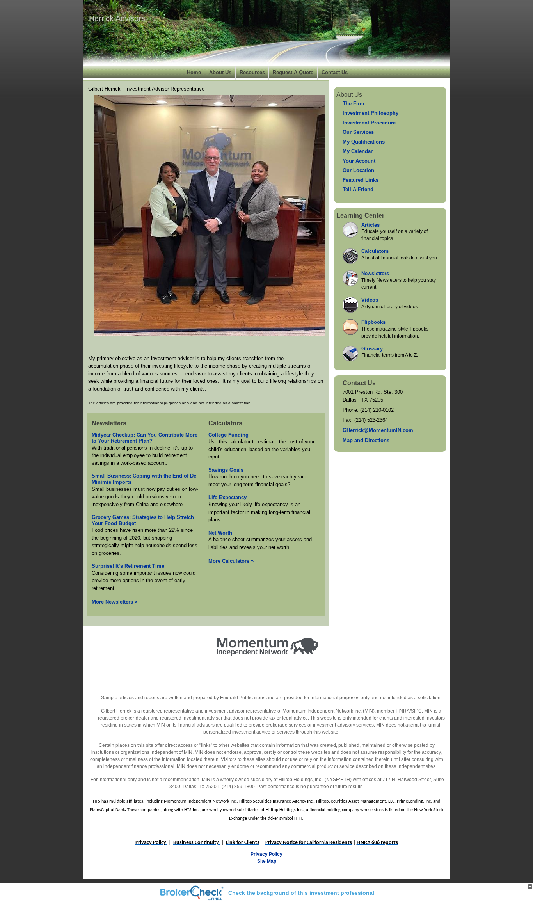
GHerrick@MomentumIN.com (378, 430)
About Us (220, 72)
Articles (370, 225)
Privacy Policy (266, 854)
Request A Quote (293, 72)
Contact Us (335, 72)
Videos (369, 300)
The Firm (353, 104)
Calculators (225, 423)
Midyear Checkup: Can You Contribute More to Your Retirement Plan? (144, 438)
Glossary (372, 349)
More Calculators (231, 561)
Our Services (358, 132)
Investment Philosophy (370, 113)
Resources (252, 72)
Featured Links (360, 180)
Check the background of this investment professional (301, 893)
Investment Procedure (369, 123)
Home (194, 72)
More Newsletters (114, 602)
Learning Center (360, 215)
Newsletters (109, 423)
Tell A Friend (358, 189)
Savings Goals (225, 470)
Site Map (266, 861)
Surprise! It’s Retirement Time (128, 566)
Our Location (358, 170)
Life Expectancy (227, 497)
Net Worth (220, 533)
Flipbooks (373, 322)
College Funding (228, 435)
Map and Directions (366, 440)
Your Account (359, 161)
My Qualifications (364, 142)
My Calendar (358, 151)
